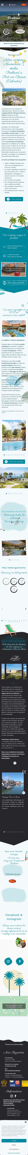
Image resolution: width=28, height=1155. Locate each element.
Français (13, 4)
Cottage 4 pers (14, 581)
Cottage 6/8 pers (21, 582)
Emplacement (14, 589)
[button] (25, 1122)
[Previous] (2, 549)
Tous (6, 581)
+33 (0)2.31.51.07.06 (10, 1066)
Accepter (14, 1140)
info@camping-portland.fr (12, 1070)
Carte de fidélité (8, 1103)
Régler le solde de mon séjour (12, 1101)
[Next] (25, 549)
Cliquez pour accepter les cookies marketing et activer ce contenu (13, 269)
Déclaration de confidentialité (14, 1153)
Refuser (14, 1145)
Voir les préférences (14, 1149)
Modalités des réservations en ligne (14, 1100)
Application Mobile (9, 1105)
